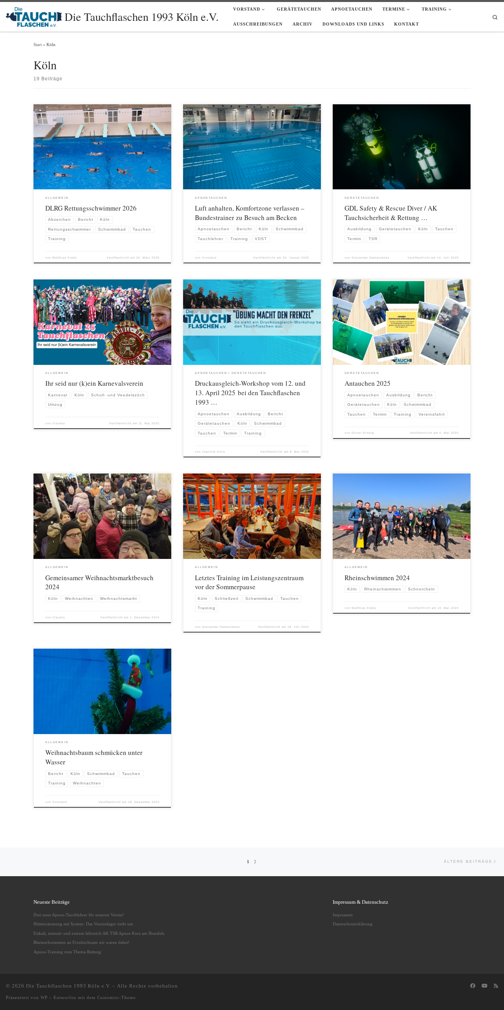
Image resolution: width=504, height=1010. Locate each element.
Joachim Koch (213, 451)
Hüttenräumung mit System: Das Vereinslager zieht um (83, 923)
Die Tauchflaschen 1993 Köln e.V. (68, 986)
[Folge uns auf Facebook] (472, 986)
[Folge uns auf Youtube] (484, 986)
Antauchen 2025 (368, 383)
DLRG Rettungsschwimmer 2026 (91, 208)
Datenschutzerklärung (352, 923)
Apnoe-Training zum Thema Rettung (67, 951)
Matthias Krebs (64, 257)
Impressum (343, 914)
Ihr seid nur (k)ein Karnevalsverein (94, 383)
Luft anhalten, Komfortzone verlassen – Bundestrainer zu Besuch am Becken (249, 212)
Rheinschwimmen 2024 (377, 577)
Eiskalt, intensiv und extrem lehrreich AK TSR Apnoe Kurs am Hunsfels (98, 933)
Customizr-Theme (116, 997)
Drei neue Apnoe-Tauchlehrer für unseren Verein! (78, 914)
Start (37, 44)
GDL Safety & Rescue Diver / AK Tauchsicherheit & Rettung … (391, 212)
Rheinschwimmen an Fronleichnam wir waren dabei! (81, 942)
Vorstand (209, 257)
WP (44, 997)
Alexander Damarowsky (371, 257)
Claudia (58, 423)
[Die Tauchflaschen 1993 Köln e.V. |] (34, 14)
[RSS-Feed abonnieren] (496, 986)
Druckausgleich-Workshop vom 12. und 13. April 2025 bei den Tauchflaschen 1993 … (250, 393)
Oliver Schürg (363, 433)
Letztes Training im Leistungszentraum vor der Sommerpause (249, 582)
